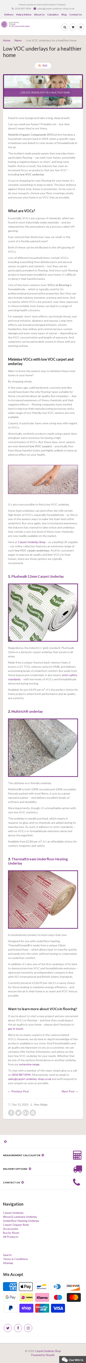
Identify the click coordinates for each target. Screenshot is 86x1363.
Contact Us (75, 14)
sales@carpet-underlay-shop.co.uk (55, 8)
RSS (44, 65)
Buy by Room (11, 1232)
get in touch (15, 1028)
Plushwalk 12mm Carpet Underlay (37, 576)
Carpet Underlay (13, 1212)
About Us (39, 14)
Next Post (68, 1091)
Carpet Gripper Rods (16, 1224)
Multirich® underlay (27, 711)
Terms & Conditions (15, 1259)
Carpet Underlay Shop (32, 542)
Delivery (8, 14)
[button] (72, 1359)
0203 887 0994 (23, 8)
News (18, 40)
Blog (64, 14)
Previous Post (20, 1091)
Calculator (53, 14)
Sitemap (8, 1263)
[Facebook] (18, 1328)
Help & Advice (23, 14)
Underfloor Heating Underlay (21, 1220)
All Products (10, 1236)
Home (6, 40)
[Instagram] (28, 1328)
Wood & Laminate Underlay (20, 1216)
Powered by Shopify (43, 1355)
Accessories (10, 1228)
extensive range (29, 1064)
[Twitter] (8, 1328)
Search (7, 1255)
